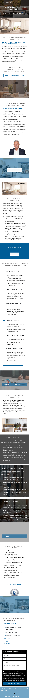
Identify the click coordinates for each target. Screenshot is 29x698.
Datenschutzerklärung (15, 672)
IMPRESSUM (16, 696)
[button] (23, 2)
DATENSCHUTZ (8, 696)
